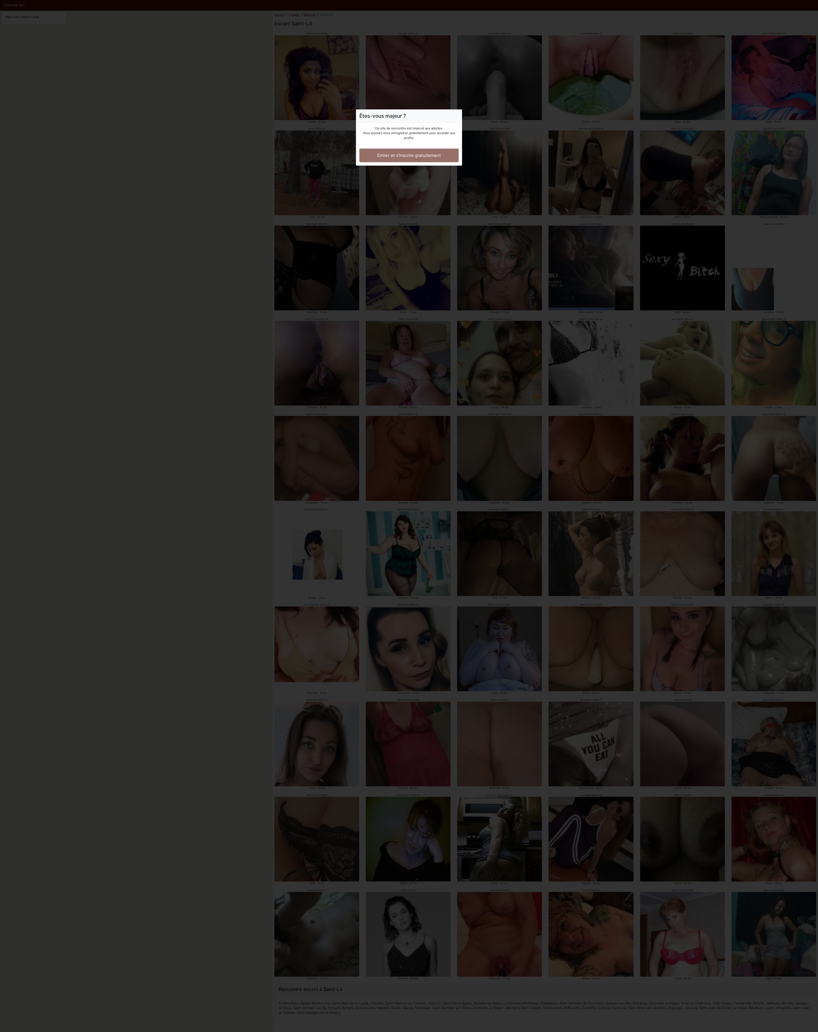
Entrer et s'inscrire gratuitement (409, 155)
